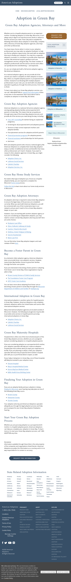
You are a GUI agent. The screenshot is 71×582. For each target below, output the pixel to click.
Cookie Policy (6, 530)
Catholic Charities (13, 164)
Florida (19, 476)
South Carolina (48, 489)
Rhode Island (49, 486)
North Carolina (39, 492)
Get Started (58, 3)
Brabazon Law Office (14, 223)
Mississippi (30, 490)
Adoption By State (57, 519)
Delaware (9, 492)
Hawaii (19, 481)
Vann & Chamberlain (14, 235)
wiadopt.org (35, 289)
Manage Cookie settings (48, 572)
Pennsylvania (50, 483)
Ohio (47, 476)
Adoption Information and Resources (58, 511)
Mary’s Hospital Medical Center (18, 366)
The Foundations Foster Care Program (20, 278)
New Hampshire (40, 482)
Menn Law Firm (13, 238)
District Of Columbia (10, 495)
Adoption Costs (40, 512)
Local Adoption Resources (45, 11)
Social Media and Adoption (56, 553)
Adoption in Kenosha (55, 68)
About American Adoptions (56, 528)
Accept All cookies (63, 572)
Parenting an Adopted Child (58, 523)
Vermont (58, 479)
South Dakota (50, 492)
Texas (48, 496)
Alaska (9, 479)
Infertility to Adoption (42, 524)
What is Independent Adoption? (57, 541)
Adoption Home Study (42, 522)
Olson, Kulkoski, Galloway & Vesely (19, 226)
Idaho (18, 483)
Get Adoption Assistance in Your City (59, 124)
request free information (31, 92)
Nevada (39, 479)
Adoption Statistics (57, 544)
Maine (28, 479)
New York (39, 490)
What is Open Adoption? (42, 527)
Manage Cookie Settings (10, 535)
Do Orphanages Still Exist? (59, 556)
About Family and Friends (27, 529)
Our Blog (54, 559)
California (9, 486)
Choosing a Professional (43, 519)
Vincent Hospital (13, 364)
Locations (5, 514)
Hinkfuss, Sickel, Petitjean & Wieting (19, 232)
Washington (59, 483)
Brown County (12, 395)
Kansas (19, 492)
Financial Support (25, 527)
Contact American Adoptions (8, 518)
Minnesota (29, 488)
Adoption (54, 514)
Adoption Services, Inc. (15, 167)
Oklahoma (49, 479)
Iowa (18, 490)
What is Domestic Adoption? (40, 516)
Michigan (29, 486)
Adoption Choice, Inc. (15, 158)
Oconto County (13, 400)
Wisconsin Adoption (28, 11)
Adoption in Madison (55, 89)
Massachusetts (30, 483)
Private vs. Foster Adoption (56, 536)
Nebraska (39, 476)
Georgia (19, 479)
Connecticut (10, 490)
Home (17, 11)
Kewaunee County (14, 397)
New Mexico (40, 487)
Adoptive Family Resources (43, 529)
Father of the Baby (25, 524)
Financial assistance (14, 138)
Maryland (29, 481)
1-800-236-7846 (8, 510)
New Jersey (40, 485)
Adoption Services (57, 532)
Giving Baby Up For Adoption (25, 514)
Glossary (54, 549)
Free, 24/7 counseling (15, 120)
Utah (57, 476)
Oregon (48, 481)
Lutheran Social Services (16, 161)
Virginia (58, 481)
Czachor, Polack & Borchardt (17, 229)
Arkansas (9, 483)
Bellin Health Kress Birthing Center (19, 372)
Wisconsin (59, 488)
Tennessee (49, 494)
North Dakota (40, 496)
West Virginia (59, 486)
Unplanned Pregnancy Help (26, 521)
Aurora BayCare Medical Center (18, 369)
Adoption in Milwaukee (55, 109)
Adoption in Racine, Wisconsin (59, 115)
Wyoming (58, 490)
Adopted (54, 517)
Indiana (19, 488)
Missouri (29, 492)
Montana (29, 495)
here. (16, 243)
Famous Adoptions (57, 547)
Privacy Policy (6, 527)
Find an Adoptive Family (26, 517)
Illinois (19, 486)
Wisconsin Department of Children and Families (24, 288)
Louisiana (29, 476)
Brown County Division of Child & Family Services (24, 275)
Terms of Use (6, 523)
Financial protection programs (18, 135)
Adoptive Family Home (42, 510)
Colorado (9, 488)
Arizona (9, 481)
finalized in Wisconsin (11, 389)
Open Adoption (24, 532)
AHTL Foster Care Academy (17, 281)
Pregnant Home (24, 510)
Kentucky (19, 495)
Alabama (9, 476)
